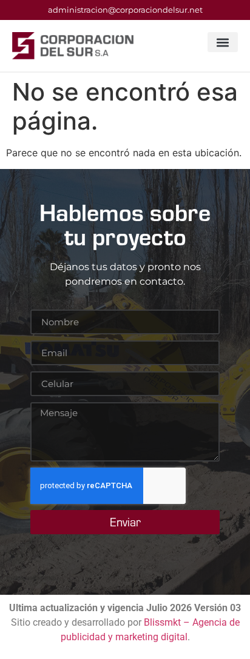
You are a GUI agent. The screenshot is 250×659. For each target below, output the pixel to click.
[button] (223, 42)
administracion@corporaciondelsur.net (125, 10)
